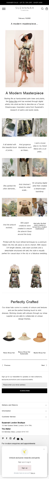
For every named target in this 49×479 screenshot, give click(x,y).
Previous (7, 365)
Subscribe (25, 391)
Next (43, 365)
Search (24, 235)
